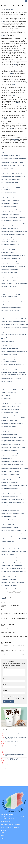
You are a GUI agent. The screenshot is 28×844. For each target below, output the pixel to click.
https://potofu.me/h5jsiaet (6, 381)
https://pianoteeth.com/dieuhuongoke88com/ (10, 357)
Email (4, 684)
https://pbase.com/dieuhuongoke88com (9, 348)
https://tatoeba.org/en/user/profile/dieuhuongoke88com (12, 519)
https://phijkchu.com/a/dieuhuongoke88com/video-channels (13, 415)
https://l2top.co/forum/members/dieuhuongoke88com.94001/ (14, 176)
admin (12, 9)
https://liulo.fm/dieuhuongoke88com (8, 197)
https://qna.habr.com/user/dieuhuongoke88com (11, 429)
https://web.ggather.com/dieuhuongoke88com (10, 588)
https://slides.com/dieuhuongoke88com (9, 482)
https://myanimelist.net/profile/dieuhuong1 (9, 269)
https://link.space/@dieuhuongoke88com (9, 182)
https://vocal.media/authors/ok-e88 (8, 579)
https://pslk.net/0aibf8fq (6, 395)
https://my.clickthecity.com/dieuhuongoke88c (10, 261)
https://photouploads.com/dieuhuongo (9, 420)
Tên (4, 678)
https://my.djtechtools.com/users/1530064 (10, 263)
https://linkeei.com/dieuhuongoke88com (9, 192)
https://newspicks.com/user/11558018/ (9, 280)
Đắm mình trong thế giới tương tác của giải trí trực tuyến (15, 755)
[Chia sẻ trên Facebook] (10, 592)
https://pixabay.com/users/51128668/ (9, 367)
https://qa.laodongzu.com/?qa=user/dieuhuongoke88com (13, 423)
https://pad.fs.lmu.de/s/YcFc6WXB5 (8, 313)
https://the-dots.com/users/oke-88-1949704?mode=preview (13, 551)
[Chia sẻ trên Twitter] (13, 592)
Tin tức (2, 4)
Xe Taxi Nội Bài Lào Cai (10, 750)
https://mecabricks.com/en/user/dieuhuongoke (11, 225)
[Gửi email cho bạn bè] (15, 592)
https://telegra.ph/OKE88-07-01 (7, 524)
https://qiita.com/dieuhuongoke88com (9, 426)
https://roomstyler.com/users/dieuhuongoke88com (11, 453)
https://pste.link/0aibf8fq (6, 398)
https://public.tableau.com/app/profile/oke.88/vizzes (12, 403)
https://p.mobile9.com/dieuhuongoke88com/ (10, 310)
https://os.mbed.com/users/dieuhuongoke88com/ (11, 307)
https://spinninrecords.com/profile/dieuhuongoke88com (12, 502)
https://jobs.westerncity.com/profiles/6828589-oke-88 (12, 162)
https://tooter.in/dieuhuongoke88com (8, 535)
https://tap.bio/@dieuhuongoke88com (9, 516)
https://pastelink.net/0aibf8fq (7, 345)
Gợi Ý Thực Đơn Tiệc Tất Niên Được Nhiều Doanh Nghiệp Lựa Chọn (15, 738)
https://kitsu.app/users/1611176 (7, 168)
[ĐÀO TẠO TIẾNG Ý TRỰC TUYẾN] (14, 2)
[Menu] (2, 1)
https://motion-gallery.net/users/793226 (9, 252)
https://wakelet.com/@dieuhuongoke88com (10, 585)
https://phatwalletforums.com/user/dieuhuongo (11, 412)
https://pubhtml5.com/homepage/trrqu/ (9, 400)
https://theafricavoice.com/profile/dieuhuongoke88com (12, 545)
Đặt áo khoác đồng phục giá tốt (11, 741)
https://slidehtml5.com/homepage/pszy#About (10, 479)
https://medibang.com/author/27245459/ (9, 228)
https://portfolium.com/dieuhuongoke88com (10, 369)
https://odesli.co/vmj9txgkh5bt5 (7, 291)
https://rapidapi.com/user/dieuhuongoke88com (11, 444)
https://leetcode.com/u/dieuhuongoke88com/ (10, 179)
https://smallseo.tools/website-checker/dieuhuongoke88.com (14, 485)
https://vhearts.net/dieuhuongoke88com (9, 576)
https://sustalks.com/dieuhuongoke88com (10, 510)
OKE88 (2, 21)
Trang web (5, 690)
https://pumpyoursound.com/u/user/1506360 (10, 406)
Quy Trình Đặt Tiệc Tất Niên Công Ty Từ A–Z (14, 733)
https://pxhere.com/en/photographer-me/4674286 (11, 409)
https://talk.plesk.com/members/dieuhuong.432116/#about (13, 513)
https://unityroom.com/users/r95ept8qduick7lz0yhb (11, 565)
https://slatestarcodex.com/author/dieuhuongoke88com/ (13, 477)
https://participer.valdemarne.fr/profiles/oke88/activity (12, 329)
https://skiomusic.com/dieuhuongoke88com (10, 474)
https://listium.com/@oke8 (6, 195)
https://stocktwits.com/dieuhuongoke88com (10, 507)
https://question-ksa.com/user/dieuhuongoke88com (12, 437)
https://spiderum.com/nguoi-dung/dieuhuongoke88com (12, 499)
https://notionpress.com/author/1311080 (9, 286)
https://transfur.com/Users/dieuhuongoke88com (11, 557)
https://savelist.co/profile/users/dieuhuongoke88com (12, 461)
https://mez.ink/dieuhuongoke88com (8, 237)
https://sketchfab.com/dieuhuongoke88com (10, 471)
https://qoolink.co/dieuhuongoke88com (9, 434)
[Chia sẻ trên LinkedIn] (20, 592)
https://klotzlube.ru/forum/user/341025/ (9, 171)
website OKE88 (15, 139)
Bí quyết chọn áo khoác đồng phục (12, 745)
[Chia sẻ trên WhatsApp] (8, 592)
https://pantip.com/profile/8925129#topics (9, 315)
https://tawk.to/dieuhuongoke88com (8, 521)
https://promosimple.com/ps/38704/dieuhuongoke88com (13, 389)
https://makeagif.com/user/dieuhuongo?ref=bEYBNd (12, 209)
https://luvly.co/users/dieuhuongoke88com (10, 200)
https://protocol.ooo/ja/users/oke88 (8, 392)
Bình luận (5, 667)
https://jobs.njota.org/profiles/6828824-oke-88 (10, 155)
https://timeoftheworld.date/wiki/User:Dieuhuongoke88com (13, 530)
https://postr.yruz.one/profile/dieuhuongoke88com (11, 378)
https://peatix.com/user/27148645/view (9, 354)
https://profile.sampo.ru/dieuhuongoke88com (10, 386)
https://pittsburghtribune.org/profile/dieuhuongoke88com (12, 364)
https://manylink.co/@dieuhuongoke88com (10, 214)
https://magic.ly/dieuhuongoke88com (9, 206)
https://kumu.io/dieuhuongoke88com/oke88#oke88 (11, 173)
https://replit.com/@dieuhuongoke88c (9, 450)
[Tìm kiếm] (26, 1)
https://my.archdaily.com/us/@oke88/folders (10, 258)
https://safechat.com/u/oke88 (7, 458)
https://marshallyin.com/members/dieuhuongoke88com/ (13, 217)
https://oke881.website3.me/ (7, 299)
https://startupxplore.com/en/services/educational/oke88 (13, 505)
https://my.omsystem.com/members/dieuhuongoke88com (13, 266)
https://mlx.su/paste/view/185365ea (8, 249)
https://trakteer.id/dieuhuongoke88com (9, 554)
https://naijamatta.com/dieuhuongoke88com (10, 277)
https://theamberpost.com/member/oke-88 (10, 548)
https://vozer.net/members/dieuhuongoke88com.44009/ (12, 582)
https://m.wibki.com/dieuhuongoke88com (9, 203)
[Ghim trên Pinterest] (17, 592)
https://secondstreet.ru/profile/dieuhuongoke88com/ (12, 464)
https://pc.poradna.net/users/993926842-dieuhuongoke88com (14, 351)
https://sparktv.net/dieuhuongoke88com (9, 496)
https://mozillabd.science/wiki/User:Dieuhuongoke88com (13, 255)
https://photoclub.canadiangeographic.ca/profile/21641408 (13, 417)
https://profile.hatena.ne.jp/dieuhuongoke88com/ (11, 384)
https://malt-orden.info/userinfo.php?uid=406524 (11, 211)
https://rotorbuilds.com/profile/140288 (9, 455)
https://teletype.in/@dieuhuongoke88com (9, 527)
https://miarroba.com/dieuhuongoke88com (10, 244)
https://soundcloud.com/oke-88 (7, 491)
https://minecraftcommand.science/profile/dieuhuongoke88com (14, 247)
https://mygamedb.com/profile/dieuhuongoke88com (12, 275)
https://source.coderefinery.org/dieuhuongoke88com (12, 493)
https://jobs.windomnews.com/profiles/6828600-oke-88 (12, 165)
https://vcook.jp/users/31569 (7, 573)
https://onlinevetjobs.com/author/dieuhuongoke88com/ (12, 301)
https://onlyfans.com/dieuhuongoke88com (10, 304)
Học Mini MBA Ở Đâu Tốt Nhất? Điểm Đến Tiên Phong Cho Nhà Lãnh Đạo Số (14, 759)
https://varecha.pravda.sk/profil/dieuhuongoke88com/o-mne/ (13, 571)
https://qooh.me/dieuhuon (6, 431)
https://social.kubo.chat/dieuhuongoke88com (10, 488)
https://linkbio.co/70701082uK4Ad (8, 185)
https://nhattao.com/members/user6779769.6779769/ (12, 289)
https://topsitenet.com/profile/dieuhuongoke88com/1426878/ (13, 538)
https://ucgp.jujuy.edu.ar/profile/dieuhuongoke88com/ (12, 562)
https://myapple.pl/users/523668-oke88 (9, 272)
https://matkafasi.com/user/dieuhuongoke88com (11, 220)
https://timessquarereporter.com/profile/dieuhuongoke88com (13, 533)
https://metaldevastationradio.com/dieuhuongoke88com (12, 234)
